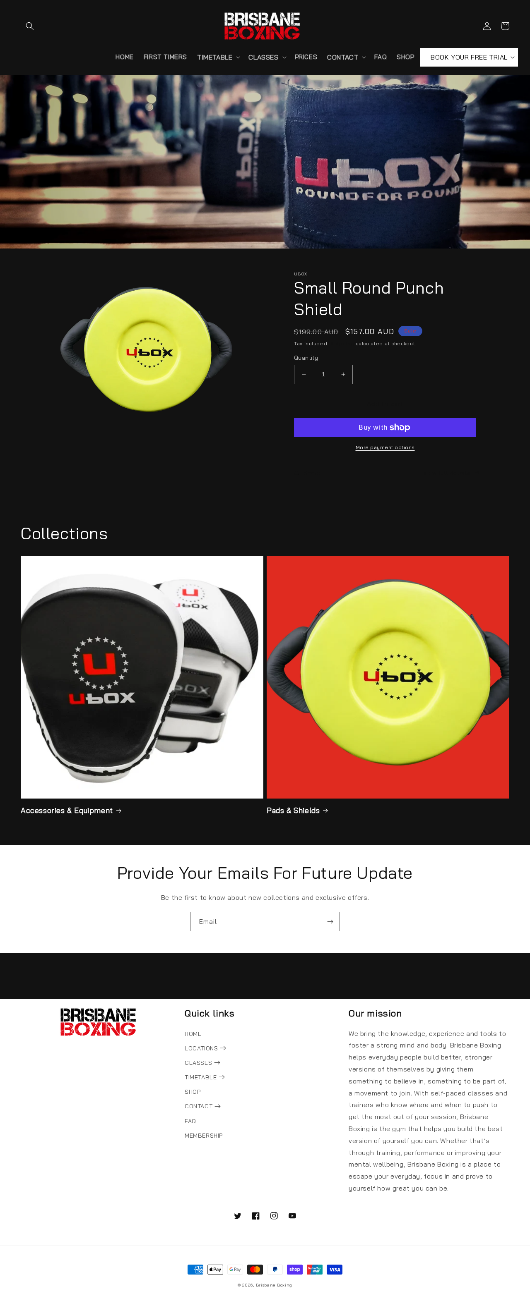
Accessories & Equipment (67, 810)
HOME (193, 1034)
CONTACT (199, 1106)
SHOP (192, 1091)
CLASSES (199, 1063)
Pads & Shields (293, 810)
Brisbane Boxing (274, 1285)
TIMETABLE (202, 1077)
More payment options (385, 447)
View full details (446, 472)
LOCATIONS (202, 1048)
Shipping (342, 343)
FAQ (190, 1121)
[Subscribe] (330, 921)
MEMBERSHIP (204, 1135)
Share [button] (312, 472)
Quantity (306, 357)
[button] (30, 26)
